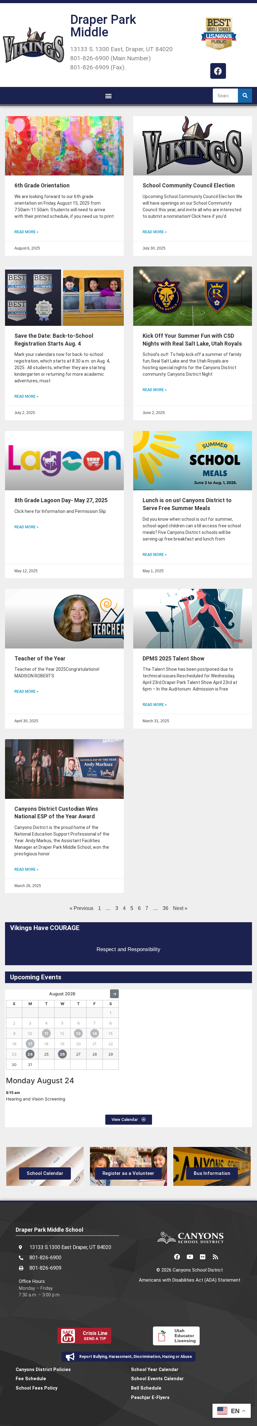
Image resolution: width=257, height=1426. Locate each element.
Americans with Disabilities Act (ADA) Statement (189, 1280)
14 (94, 1033)
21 (94, 1043)
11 (46, 1033)
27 (78, 1054)
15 (110, 1033)
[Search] (245, 96)
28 (94, 1054)
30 (14, 1064)
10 (30, 1033)
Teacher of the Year (40, 658)
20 (78, 1043)
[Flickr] (202, 1257)
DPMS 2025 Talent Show (173, 658)
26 (62, 1054)
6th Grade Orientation (42, 185)
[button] (108, 95)
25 (46, 1054)
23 (14, 1054)
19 (62, 1043)
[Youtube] (190, 1257)
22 (110, 1043)
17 (30, 1043)
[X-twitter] (164, 1257)
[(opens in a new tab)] (64, 296)
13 (78, 1033)
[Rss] (215, 1257)
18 (46, 1043)
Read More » (26, 232)
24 (30, 1054)
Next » (180, 908)
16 (14, 1043)
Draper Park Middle (103, 26)
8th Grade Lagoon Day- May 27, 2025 (61, 500)
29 (110, 1054)
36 (165, 908)
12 (62, 1033)
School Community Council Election (189, 185)
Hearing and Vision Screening (35, 1098)
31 (30, 1064)
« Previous (81, 908)
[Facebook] (218, 71)
